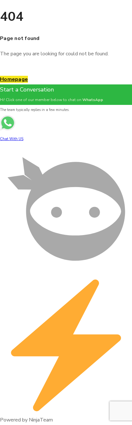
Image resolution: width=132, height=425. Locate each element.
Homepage (14, 79)
